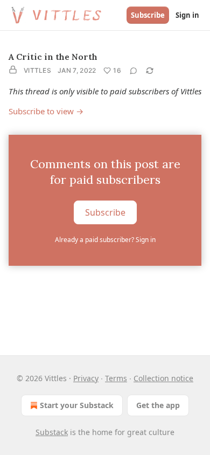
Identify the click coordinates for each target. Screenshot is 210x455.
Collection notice (163, 378)
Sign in (187, 15)
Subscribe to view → (46, 111)
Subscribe (148, 15)
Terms (116, 378)
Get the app (158, 405)
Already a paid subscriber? (105, 239)
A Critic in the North (53, 56)
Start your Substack (77, 405)
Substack (52, 432)
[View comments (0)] (134, 70)
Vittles (37, 70)
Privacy (86, 378)
